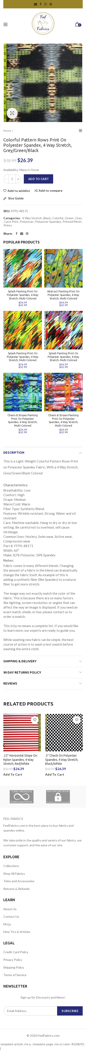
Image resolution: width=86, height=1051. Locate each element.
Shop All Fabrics (14, 873)
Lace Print (12, 221)
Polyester (27, 221)
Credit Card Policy (15, 952)
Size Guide (15, 198)
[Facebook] (16, 233)
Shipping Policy (13, 967)
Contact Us (11, 916)
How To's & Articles (16, 932)
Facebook (40, 4)
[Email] (21, 233)
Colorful (57, 218)
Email (35, 4)
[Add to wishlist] (35, 720)
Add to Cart (38, 179)
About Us (10, 909)
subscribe (70, 1011)
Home (7, 130)
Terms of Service (14, 975)
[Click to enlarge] (12, 113)
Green (69, 218)
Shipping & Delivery (20, 661)
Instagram (45, 4)
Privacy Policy (12, 960)
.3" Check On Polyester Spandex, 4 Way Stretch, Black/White (61, 759)
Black (47, 218)
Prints (8, 225)
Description (13, 452)
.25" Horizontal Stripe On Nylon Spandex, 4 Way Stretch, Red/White (20, 759)
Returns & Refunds (16, 889)
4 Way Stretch (32, 218)
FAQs (7, 924)
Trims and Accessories (18, 881)
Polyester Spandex (48, 221)
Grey (78, 218)
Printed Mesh (72, 221)
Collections (11, 866)
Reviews (10, 683)
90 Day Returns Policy (22, 672)
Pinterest (50, 4)
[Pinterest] (27, 233)
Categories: (12, 218)
